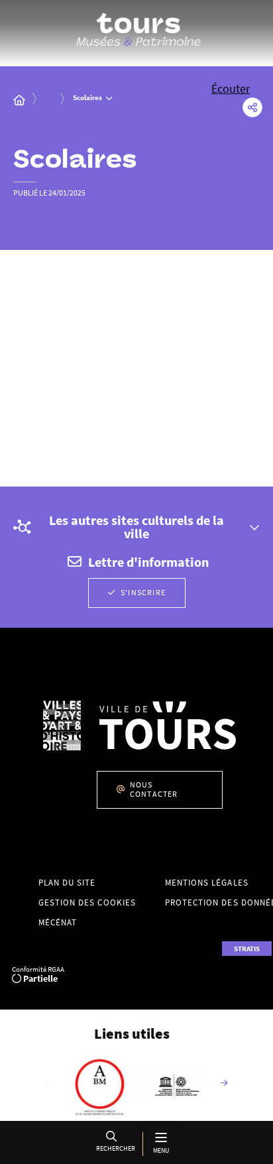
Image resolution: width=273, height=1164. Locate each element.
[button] (114, 1144)
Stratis (247, 948)
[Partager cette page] (252, 107)
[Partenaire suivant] (224, 1083)
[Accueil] (19, 100)
